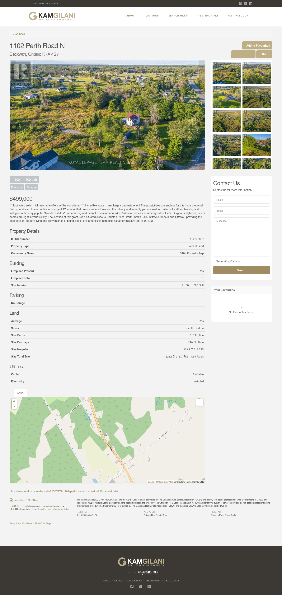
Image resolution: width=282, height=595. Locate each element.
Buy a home (52, 3)
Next (202, 115)
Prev (13, 115)
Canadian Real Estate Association (53, 508)
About (107, 580)
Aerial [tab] (20, 393)
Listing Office (217, 511)
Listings (119, 580)
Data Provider (150, 511)
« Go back (18, 34)
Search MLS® (134, 580)
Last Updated (83, 511)
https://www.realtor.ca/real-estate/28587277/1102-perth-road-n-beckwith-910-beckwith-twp (64, 491)
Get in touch (171, 580)
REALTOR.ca (20, 505)
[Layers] (199, 402)
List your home (36, 3)
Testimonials (153, 580)
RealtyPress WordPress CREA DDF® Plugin (30, 523)
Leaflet (151, 481)
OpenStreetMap (165, 481)
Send (240, 270)
